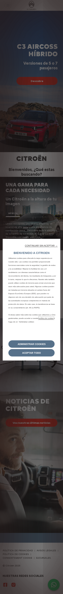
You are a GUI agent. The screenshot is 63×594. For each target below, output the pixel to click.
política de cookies (46, 318)
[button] (41, 245)
